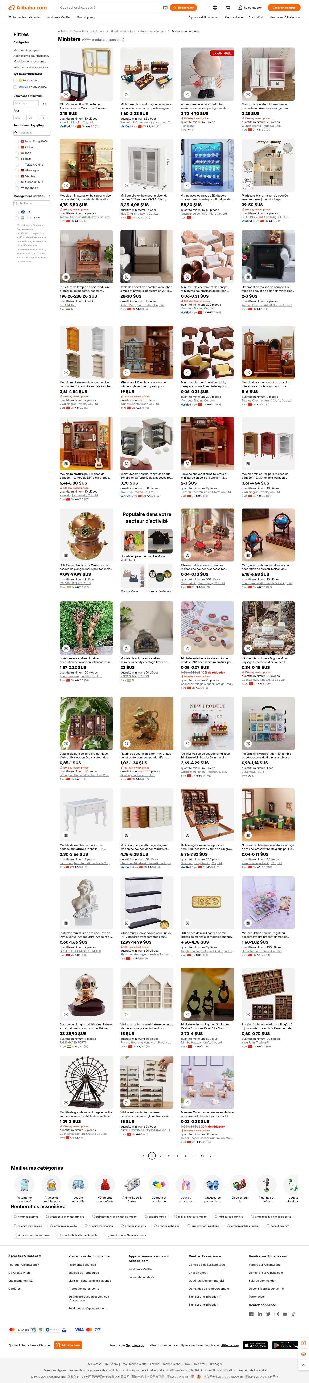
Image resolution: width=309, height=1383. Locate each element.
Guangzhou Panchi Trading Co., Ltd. (204, 771)
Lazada (154, 1364)
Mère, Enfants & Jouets (89, 31)
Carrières (14, 1288)
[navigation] (32, 594)
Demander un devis (141, 1277)
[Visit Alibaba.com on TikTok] (293, 1314)
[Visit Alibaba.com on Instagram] (276, 1314)
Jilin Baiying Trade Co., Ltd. (137, 775)
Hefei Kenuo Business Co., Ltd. (262, 951)
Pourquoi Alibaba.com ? (23, 1264)
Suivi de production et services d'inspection (89, 1298)
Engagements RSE (20, 1280)
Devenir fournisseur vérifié (266, 1288)
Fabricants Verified (141, 1269)
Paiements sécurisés (82, 1264)
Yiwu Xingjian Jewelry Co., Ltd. (139, 213)
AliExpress (94, 1364)
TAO (187, 1364)
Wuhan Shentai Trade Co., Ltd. (261, 125)
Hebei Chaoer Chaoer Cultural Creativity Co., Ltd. (207, 1138)
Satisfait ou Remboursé (84, 1272)
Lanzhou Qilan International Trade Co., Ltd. (86, 863)
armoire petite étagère (245, 1225)
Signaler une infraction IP (205, 1296)
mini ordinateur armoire (192, 1216)
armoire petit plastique (205, 1225)
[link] (303, 1343)
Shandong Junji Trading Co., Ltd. (201, 863)
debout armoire (280, 1225)
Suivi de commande (262, 1280)
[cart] (229, 8)
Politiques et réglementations (88, 1308)
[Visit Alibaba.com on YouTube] (285, 1314)
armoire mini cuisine (30, 1225)
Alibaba (62, 31)
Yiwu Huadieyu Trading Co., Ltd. (262, 863)
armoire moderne (135, 1225)
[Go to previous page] (143, 1156)
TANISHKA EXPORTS (73, 1042)
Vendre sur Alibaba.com (264, 1264)
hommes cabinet (28, 1216)
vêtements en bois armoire (34, 1235)
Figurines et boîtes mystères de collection (138, 31)
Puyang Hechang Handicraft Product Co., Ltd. (147, 1042)
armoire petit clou (169, 1225)
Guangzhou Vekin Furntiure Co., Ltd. (204, 213)
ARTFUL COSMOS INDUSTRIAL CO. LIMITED (147, 1130)
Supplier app (135, 1345)
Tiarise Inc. (188, 125)
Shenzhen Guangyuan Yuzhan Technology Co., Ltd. (147, 954)
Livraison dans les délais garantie (90, 1280)
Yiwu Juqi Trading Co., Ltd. (76, 122)
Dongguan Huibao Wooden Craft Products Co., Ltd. (86, 775)
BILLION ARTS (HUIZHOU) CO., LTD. (265, 217)
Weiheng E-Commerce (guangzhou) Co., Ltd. (147, 122)
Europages (216, 1364)
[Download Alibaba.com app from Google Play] (286, 1345)
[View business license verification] (192, 1377)
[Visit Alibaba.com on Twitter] (268, 1314)
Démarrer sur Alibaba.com (266, 1272)
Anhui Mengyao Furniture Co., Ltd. (142, 305)
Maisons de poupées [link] (185, 31)
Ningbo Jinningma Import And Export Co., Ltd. (207, 951)
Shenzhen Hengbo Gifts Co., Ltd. (81, 676)
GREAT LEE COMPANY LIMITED (80, 951)
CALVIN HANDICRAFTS (75, 583)
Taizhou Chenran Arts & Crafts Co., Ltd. (85, 217)
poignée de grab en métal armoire (116, 1216)
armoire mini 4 (157, 1216)
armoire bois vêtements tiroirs (128, 1235)
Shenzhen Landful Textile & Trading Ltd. (267, 583)
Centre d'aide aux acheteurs (207, 1264)
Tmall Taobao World (134, 1364)
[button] (165, 7)
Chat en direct (198, 1272)
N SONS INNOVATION (134, 676)
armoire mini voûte (65, 1225)
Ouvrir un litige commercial (206, 1280)
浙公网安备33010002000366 (223, 1376)
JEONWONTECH (253, 771)
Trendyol (199, 1364)
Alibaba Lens (27, 1345)
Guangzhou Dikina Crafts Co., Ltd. (263, 679)
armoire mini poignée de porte (273, 1216)
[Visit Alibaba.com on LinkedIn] (259, 1314)
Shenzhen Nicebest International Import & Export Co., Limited (147, 863)
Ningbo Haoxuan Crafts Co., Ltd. (201, 1042)
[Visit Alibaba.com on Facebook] (251, 1314)
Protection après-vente (84, 1288)
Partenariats (257, 1296)
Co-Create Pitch (19, 1272)
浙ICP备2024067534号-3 (261, 1376)
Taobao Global (172, 1364)
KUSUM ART (68, 305)
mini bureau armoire (231, 1216)
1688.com (111, 1364)
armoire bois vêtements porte (80, 1235)
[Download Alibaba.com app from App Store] (255, 1345)
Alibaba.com (230, 1345)
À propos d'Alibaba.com (24, 1256)
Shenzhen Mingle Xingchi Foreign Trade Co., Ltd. (207, 684)
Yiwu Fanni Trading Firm (257, 1042)
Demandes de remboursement (209, 1288)
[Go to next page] (211, 1156)
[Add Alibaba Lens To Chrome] (68, 1345)
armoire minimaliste (101, 1225)
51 (202, 1155)
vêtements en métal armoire (67, 1216)
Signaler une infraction (203, 1304)
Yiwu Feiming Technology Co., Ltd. (203, 583)
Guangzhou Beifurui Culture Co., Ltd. (83, 1133)
